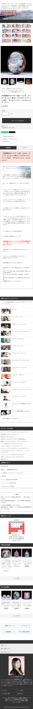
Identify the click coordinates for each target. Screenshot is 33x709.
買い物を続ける (6, 141)
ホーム (3, 88)
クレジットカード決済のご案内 (8, 483)
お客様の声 (3, 476)
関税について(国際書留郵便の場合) (9, 469)
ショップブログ (16, 702)
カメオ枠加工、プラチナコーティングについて (12, 473)
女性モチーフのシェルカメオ (14, 88)
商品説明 (8, 147)
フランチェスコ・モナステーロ (15, 90)
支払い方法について (13, 697)
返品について (5, 125)
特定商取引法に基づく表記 (8, 127)
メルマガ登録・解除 (5, 693)
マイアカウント (4, 690)
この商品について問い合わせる (9, 139)
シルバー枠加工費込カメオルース (15, 92)
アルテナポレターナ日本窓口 (8, 486)
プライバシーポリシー (10, 700)
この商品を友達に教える (8, 136)
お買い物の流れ (5, 466)
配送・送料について (25, 697)
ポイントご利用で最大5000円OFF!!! (9, 479)
